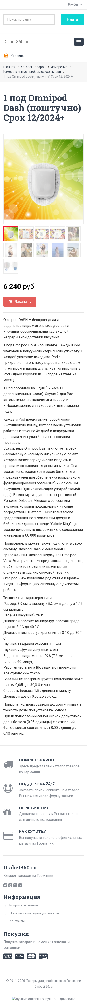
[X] (20, 885)
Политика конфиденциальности (34, 913)
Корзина (17, 56)
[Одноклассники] (10, 885)
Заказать (22, 301)
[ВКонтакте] (5, 885)
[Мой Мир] (15, 885)
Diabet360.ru (15, 41)
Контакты (17, 921)
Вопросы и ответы (23, 905)
